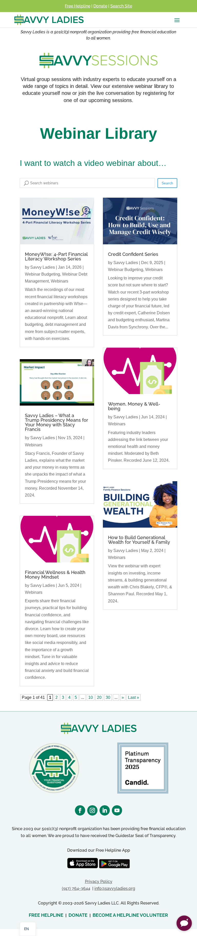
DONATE (77, 915)
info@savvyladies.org (114, 888)
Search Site (121, 6)
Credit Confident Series (133, 254)
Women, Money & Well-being (134, 406)
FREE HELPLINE (46, 915)
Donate (100, 6)
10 (90, 697)
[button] (184, 923)
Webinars (59, 281)
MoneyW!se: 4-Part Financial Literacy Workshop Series (56, 256)
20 (99, 697)
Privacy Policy (98, 881)
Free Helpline (77, 6)
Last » (133, 697)
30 (108, 697)
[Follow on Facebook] (80, 810)
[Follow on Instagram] (92, 810)
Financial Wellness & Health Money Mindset (55, 575)
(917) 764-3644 (76, 888)
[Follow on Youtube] (117, 810)
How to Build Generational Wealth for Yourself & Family (139, 540)
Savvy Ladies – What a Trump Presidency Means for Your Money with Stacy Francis (56, 422)
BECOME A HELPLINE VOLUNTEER (130, 915)
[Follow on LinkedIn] (105, 810)
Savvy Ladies (42, 267)
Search (167, 183)
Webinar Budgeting (42, 274)
